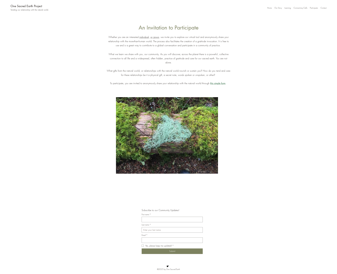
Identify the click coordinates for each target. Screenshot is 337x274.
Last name (146, 224)
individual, (144, 37)
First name (146, 214)
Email (144, 235)
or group (154, 37)
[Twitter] (167, 266)
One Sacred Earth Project (26, 6)
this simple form (217, 83)
